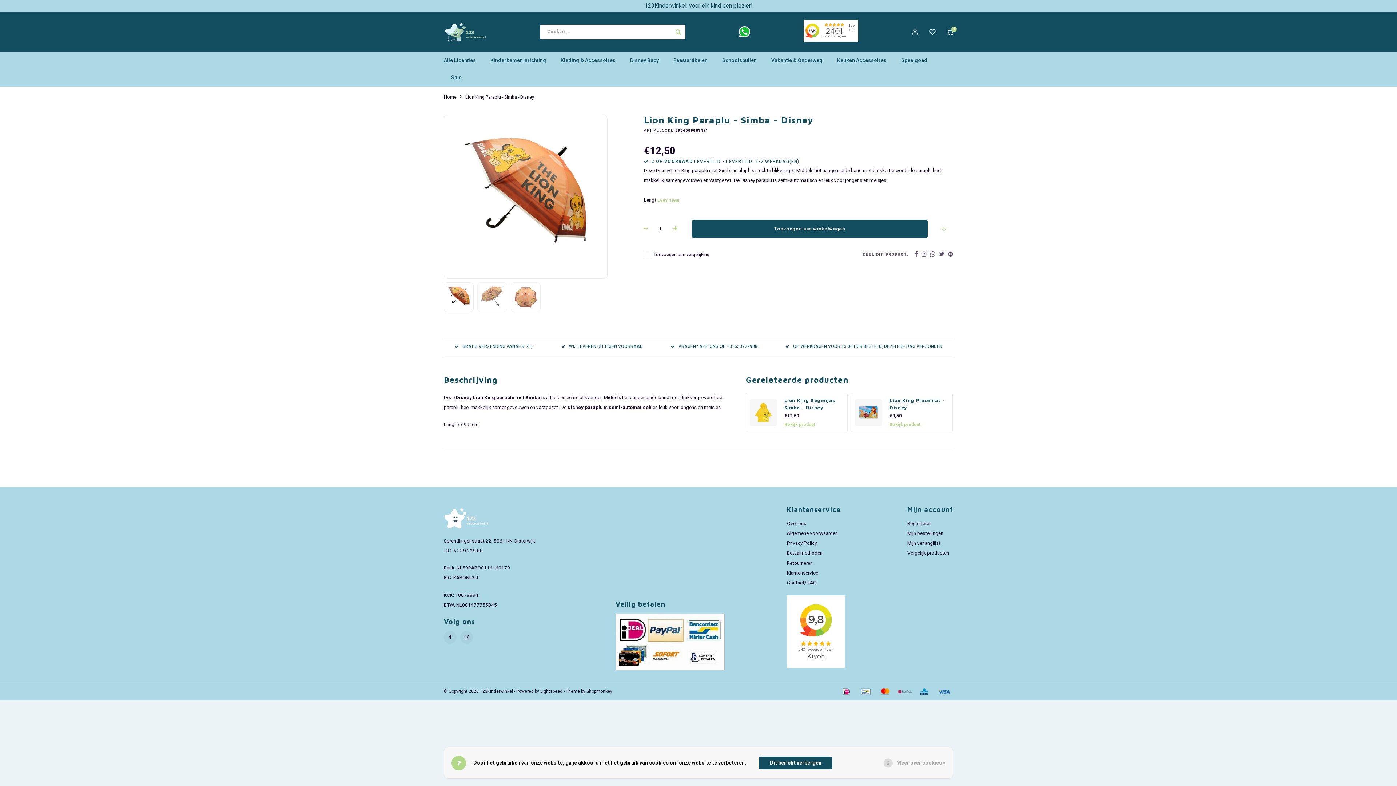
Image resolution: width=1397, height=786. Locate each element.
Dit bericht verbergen (795, 763)
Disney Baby (644, 60)
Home (450, 97)
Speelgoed (914, 60)
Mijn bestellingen (925, 533)
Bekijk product (799, 424)
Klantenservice (802, 573)
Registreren (919, 523)
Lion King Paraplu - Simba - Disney (499, 97)
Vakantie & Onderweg (797, 60)
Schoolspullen (739, 60)
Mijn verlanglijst (923, 543)
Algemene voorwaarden (812, 533)
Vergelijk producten (928, 553)
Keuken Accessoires (862, 60)
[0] (950, 32)
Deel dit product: (885, 254)
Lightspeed (551, 691)
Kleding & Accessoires (588, 60)
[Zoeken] (678, 32)
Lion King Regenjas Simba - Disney (809, 403)
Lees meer (668, 200)
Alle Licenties (460, 60)
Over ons (796, 523)
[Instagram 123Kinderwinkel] (466, 637)
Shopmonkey (599, 691)
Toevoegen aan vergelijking (681, 254)
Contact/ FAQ (802, 583)
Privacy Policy (802, 543)
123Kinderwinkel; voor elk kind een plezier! (699, 5)
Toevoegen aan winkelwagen (809, 229)
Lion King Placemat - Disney (917, 403)
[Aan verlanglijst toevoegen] (944, 229)
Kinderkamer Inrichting (518, 60)
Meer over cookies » (921, 763)
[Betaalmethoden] (846, 691)
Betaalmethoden (805, 553)
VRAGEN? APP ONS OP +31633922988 (717, 347)
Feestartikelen (690, 60)
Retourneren (800, 563)
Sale (456, 78)
